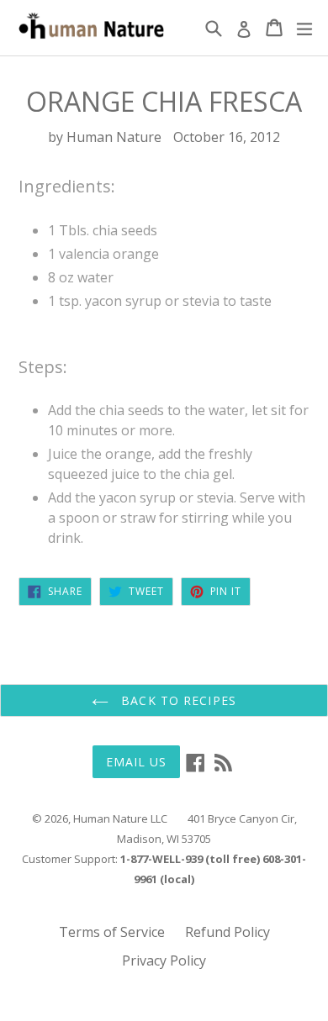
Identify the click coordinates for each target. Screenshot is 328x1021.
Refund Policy (227, 932)
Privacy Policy (164, 960)
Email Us (136, 762)
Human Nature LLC (120, 818)
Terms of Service (112, 932)
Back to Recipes (176, 700)
